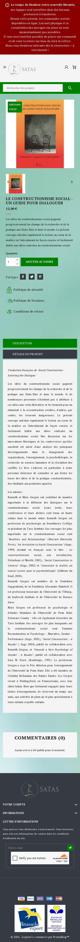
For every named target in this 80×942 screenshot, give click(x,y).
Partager (23, 277)
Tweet (32, 277)
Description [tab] (22, 343)
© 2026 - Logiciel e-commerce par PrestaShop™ (40, 937)
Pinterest (40, 277)
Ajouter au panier (39, 261)
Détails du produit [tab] (28, 354)
